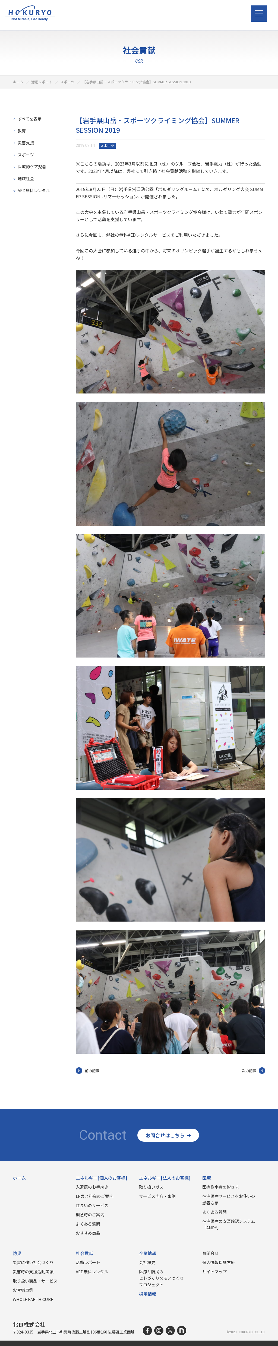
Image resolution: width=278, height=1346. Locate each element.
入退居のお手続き (92, 1187)
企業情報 (147, 1253)
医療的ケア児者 (32, 166)
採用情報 (147, 1294)
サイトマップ (214, 1271)
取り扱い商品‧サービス (35, 1281)
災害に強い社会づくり (33, 1262)
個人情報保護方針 (218, 1262)
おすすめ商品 (88, 1233)
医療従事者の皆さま (220, 1187)
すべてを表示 (30, 119)
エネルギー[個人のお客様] (101, 1177)
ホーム (19, 1177)
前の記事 (92, 1070)
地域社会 (26, 178)
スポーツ (26, 154)
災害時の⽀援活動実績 (33, 1271)
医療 (206, 1177)
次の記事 (249, 1070)
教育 (22, 131)
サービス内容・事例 (157, 1196)
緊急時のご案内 (90, 1214)
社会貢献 (84, 1253)
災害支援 (26, 142)
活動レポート (88, 1262)
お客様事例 (23, 1290)
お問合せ (210, 1253)
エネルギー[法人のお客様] (165, 1177)
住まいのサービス (92, 1205)
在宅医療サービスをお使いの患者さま (228, 1199)
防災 (17, 1253)
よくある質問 (88, 1224)
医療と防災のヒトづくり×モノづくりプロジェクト (161, 1278)
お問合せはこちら (165, 1135)
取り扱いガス (151, 1187)
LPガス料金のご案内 (94, 1196)
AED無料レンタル (34, 190)
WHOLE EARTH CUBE (33, 1299)
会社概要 (147, 1262)
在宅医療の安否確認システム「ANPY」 (228, 1224)
